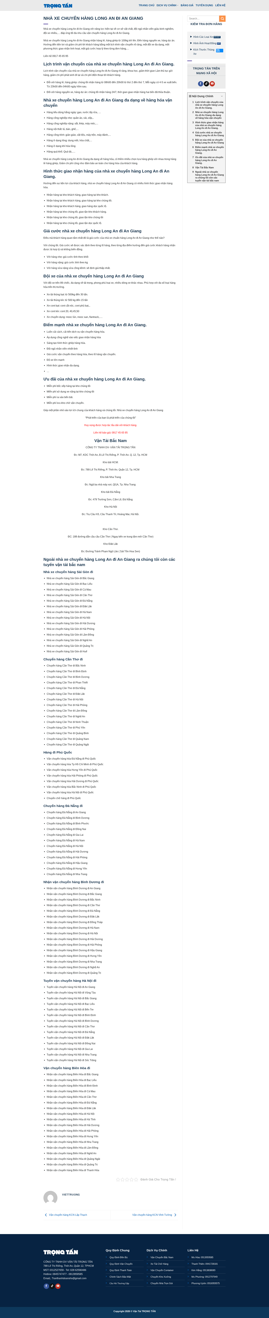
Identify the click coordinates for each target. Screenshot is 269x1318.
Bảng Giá (187, 5)
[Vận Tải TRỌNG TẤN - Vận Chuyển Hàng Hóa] (58, 5)
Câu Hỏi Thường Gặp (119, 1283)
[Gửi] (222, 19)
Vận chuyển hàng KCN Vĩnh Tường (152, 1214)
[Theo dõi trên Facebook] (200, 84)
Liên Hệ (220, 5)
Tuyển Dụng (204, 5)
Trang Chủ (146, 5)
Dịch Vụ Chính (166, 5)
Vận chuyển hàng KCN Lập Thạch (67, 1214)
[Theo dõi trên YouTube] (212, 84)
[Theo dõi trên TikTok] (206, 84)
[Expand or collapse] (222, 96)
